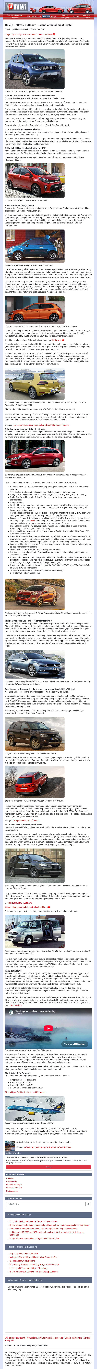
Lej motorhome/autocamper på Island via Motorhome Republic (41, 425)
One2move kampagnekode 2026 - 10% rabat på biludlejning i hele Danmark (44, 1229)
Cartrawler (10, 1178)
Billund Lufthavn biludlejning (22, 1261)
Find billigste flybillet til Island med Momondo (25, 1092)
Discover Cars (11, 1182)
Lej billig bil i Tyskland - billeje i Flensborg (28, 1268)
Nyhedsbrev (32, 1338)
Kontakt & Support (87, 16)
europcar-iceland (48, 1147)
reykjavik (36, 1147)
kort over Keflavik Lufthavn (20, 903)
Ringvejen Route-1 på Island (26, 820)
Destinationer (36, 16)
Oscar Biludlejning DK (14, 1185)
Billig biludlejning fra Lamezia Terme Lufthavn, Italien (33, 1221)
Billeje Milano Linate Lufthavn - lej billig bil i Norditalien (34, 1238)
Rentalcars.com (12, 1191)
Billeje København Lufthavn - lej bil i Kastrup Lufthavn (34, 1272)
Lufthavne (46, 16)
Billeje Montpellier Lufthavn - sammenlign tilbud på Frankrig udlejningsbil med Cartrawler (49, 1225)
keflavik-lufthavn (64, 1147)
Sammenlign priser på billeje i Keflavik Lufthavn (26, 907)
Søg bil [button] (48, 1167)
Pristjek (54, 16)
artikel (32, 521)
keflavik (27, 1147)
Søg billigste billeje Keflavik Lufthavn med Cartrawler (28, 34)
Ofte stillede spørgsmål (15, 1338)
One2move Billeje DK (14, 1188)
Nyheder (76, 16)
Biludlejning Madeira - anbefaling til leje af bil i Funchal (34, 1264)
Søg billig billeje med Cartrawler (14, 16)
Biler (28, 16)
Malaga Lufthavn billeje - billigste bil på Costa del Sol (33, 1257)
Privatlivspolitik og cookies (51, 1338)
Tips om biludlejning (65, 16)
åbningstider (16, 1005)
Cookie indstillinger (73, 1338)
